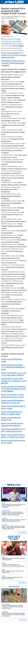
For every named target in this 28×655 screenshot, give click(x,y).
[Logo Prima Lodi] (14, 2)
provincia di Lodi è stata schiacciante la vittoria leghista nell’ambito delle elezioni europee (12, 41)
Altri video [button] (23, 619)
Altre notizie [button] (22, 532)
